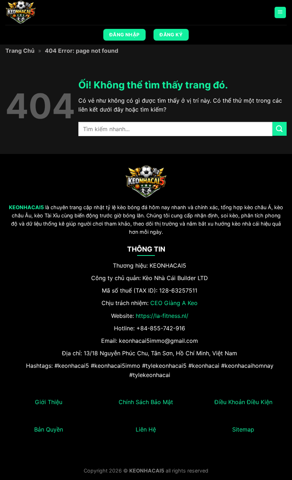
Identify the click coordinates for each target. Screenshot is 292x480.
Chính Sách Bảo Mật (146, 402)
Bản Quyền (48, 429)
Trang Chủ (20, 50)
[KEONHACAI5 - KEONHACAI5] (41, 12)
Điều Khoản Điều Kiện (243, 402)
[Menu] (280, 13)
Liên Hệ (146, 429)
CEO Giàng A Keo (174, 302)
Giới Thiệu (48, 402)
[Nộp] (279, 129)
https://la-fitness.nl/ (162, 315)
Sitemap (243, 429)
